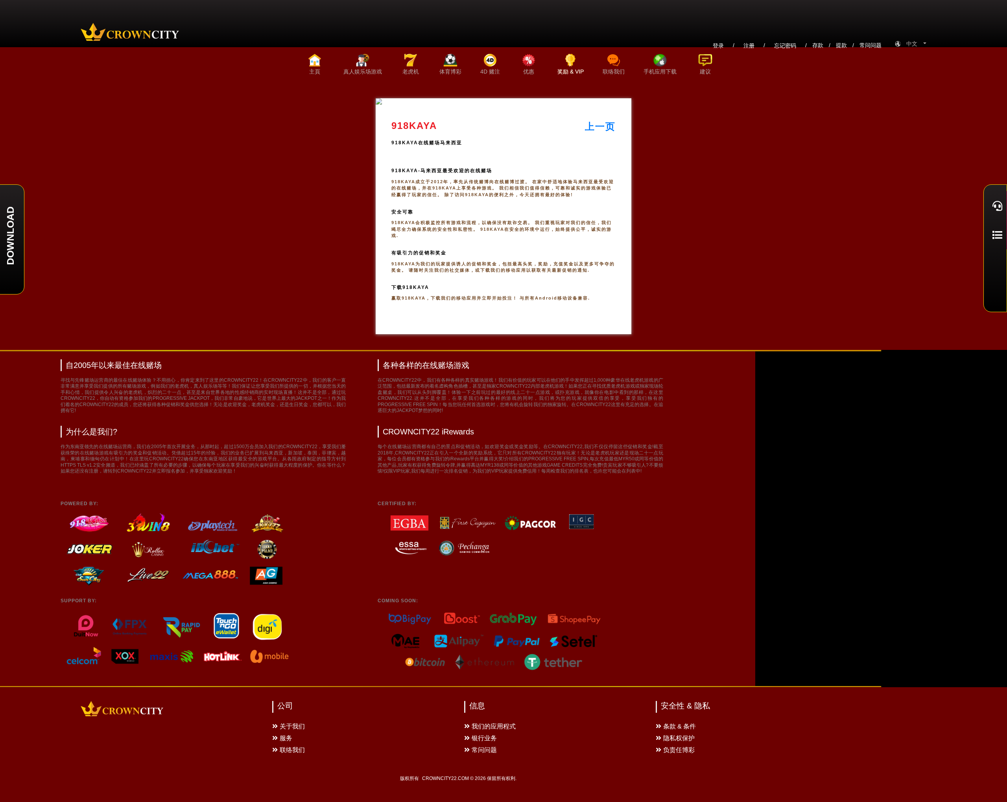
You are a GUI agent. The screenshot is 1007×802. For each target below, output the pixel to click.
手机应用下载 (660, 71)
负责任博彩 (679, 750)
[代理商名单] (995, 234)
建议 (705, 71)
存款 (817, 45)
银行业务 (484, 738)
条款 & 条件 (679, 726)
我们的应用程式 (494, 726)
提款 (841, 45)
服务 (286, 738)
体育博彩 (450, 71)
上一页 (600, 126)
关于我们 (292, 726)
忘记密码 (785, 45)
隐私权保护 (679, 738)
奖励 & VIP (570, 71)
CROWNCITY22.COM (445, 778)
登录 (718, 45)
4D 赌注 (490, 71)
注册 (748, 45)
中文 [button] (914, 43)
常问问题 (870, 45)
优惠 (528, 71)
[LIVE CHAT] (995, 205)
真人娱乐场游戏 (362, 71)
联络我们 (614, 71)
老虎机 (410, 71)
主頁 (314, 71)
